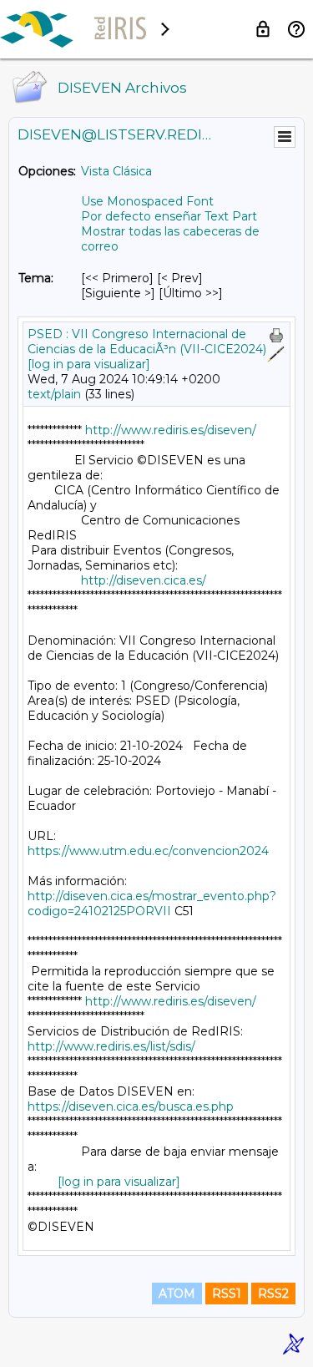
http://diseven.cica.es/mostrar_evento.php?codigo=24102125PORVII (152, 904)
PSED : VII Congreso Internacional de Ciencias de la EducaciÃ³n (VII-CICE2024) (147, 342)
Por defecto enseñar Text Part (169, 216)
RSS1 (226, 1293)
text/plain (54, 394)
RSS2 (273, 1293)
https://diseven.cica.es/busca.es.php (131, 1106)
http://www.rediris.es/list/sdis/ (111, 1046)
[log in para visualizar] (89, 364)
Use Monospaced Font (147, 201)
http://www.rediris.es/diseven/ (170, 430)
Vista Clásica (116, 171)
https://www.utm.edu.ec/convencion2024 (148, 850)
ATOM (177, 1293)
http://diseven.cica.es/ (143, 580)
